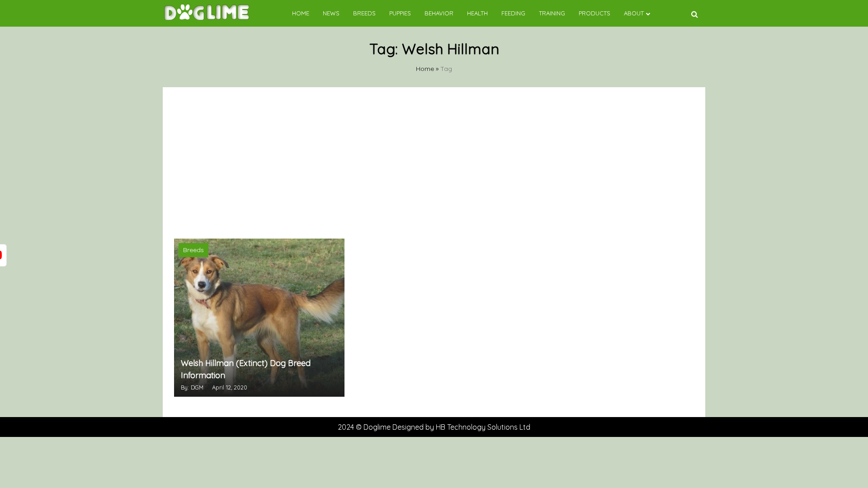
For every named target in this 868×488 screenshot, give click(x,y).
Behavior (439, 13)
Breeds (364, 13)
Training (552, 13)
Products (594, 13)
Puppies (400, 13)
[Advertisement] (434, 162)
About (634, 13)
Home (300, 13)
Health (477, 13)
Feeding (513, 13)
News (331, 13)
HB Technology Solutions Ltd (483, 427)
